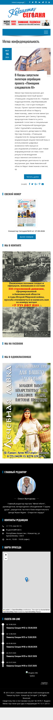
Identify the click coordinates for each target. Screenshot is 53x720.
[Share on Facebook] (29, 184)
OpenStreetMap (17, 609)
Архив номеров (26, 237)
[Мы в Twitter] (32, 2)
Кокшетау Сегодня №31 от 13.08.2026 (21, 637)
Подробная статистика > (44, 683)
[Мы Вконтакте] (39, 2)
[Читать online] (26, 213)
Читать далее (32, 177)
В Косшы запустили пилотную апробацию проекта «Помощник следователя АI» (27, 81)
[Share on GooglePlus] (36, 184)
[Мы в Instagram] (36, 2)
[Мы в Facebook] (29, 2)
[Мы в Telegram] (42, 2)
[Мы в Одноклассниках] (46, 2)
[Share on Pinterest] (39, 184)
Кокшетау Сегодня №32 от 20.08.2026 (22, 627)
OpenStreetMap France (33, 612)
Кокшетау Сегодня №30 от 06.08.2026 (22, 646)
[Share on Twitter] (32, 184)
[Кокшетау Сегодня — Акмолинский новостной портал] (26, 12)
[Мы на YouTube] (49, 2)
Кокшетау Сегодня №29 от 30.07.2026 (22, 656)
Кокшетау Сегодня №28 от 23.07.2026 (22, 665)
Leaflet (7, 609)
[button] (26, 579)
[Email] (42, 184)
